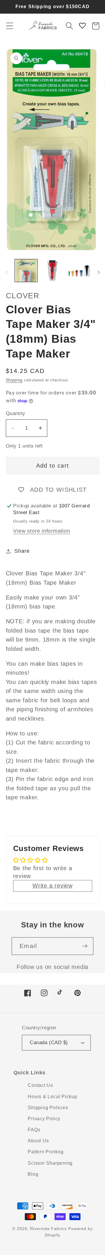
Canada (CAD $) (49, 1042)
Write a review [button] (52, 885)
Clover (23, 295)
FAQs (34, 1129)
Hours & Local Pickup (52, 1096)
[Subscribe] (84, 946)
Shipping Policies (48, 1107)
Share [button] (21, 551)
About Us (38, 1140)
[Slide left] (6, 272)
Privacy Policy (44, 1118)
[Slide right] (98, 272)
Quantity (15, 413)
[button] (9, 26)
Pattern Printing (45, 1151)
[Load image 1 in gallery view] (26, 270)
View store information (41, 531)
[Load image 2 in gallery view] (52, 270)
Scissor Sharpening (50, 1163)
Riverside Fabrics (48, 1228)
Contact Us (40, 1085)
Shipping (14, 380)
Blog (33, 1174)
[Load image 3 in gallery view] (79, 270)
